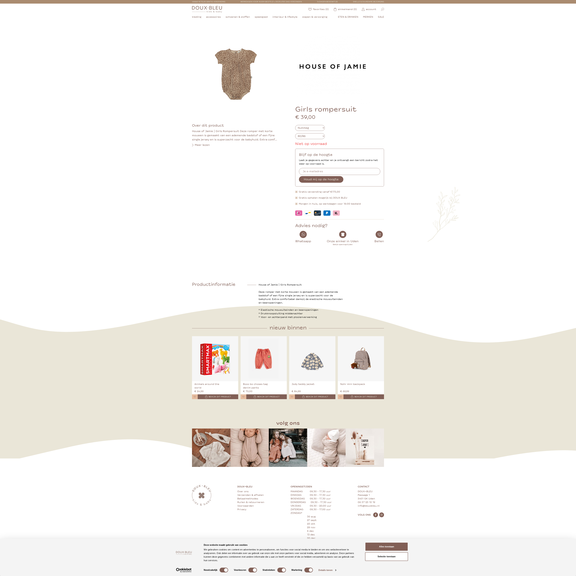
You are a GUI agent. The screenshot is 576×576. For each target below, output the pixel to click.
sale (381, 16)
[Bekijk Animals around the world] (215, 358)
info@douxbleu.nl (369, 505)
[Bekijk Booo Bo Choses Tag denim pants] (264, 358)
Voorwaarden (245, 505)
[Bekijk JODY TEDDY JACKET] (312, 358)
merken (368, 16)
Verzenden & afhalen (250, 495)
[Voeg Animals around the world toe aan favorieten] (195, 396)
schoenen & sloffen (238, 16)
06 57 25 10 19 (366, 502)
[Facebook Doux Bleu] (375, 514)
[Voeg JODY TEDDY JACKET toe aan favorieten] (292, 396)
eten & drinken (348, 16)
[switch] (252, 570)
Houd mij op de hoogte (321, 179)
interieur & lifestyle (284, 16)
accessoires (213, 16)
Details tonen (325, 570)
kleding (196, 16)
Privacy (241, 509)
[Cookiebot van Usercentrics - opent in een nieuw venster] (184, 570)
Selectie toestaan (387, 556)
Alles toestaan (386, 546)
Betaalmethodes (247, 498)
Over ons (243, 491)
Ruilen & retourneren (250, 502)
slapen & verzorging (314, 16)
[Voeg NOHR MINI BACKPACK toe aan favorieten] (341, 396)
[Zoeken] (382, 9)
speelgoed (261, 16)
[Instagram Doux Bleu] (381, 514)
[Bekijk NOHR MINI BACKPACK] (361, 358)
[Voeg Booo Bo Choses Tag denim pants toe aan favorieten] (243, 396)
